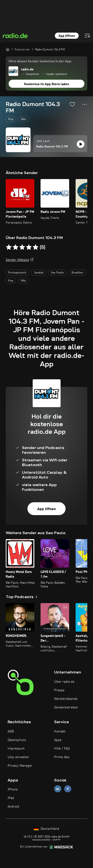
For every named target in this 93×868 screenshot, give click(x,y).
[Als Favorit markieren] (72, 104)
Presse (59, 690)
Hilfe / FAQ (62, 748)
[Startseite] (8, 49)
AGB (11, 731)
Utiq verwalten (18, 757)
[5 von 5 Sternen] (35, 247)
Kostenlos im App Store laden (46, 84)
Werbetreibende (66, 699)
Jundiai (38, 272)
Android (13, 806)
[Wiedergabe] (80, 144)
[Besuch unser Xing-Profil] (68, 788)
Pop (10, 119)
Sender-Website (17, 260)
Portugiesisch (17, 272)
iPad (11, 798)
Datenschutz (17, 740)
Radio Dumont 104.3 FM (52, 146)
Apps (58, 740)
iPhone (13, 789)
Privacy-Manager (20, 765)
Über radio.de (64, 681)
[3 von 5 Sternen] (22, 247)
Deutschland (49, 828)
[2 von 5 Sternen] (15, 247)
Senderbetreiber (66, 707)
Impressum (16, 748)
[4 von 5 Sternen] (29, 247)
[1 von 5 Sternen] (8, 247)
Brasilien (77, 272)
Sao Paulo (57, 272)
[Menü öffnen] (87, 36)
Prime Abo (61, 757)
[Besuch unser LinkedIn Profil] (58, 788)
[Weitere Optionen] (84, 104)
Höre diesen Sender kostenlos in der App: (40, 61)
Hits (23, 119)
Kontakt (60, 731)
